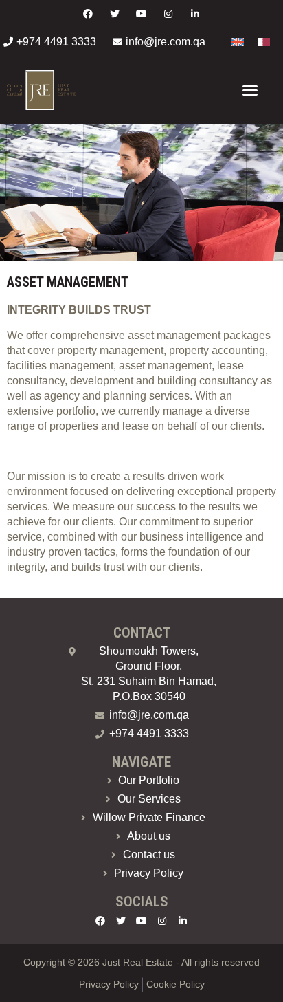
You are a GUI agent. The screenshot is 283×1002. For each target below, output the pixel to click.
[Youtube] (141, 13)
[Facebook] (87, 13)
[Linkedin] (195, 13)
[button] (250, 90)
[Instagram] (168, 13)
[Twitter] (114, 13)
